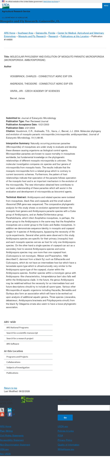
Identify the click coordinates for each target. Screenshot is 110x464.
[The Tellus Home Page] (26, 399)
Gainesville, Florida (45, 32)
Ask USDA (5, 453)
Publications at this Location (75, 36)
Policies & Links (66, 430)
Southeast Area (25, 32)
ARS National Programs (17, 327)
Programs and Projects (17, 356)
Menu (106, 5)
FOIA (60, 435)
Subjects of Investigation (18, 367)
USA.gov (4, 449)
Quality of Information (68, 444)
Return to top (10, 388)
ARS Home (9, 32)
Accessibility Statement (12, 440)
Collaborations (13, 362)
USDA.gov (63, 426)
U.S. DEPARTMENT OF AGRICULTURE (15, 17)
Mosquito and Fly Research (32, 36)
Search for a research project (19, 338)
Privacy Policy (65, 440)
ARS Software (12, 343)
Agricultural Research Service (16, 11)
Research (53, 36)
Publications (12, 372)
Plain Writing (6, 430)
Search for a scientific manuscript (22, 332)
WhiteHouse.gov (66, 449)
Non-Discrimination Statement (15, 444)
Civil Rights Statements (12, 435)
